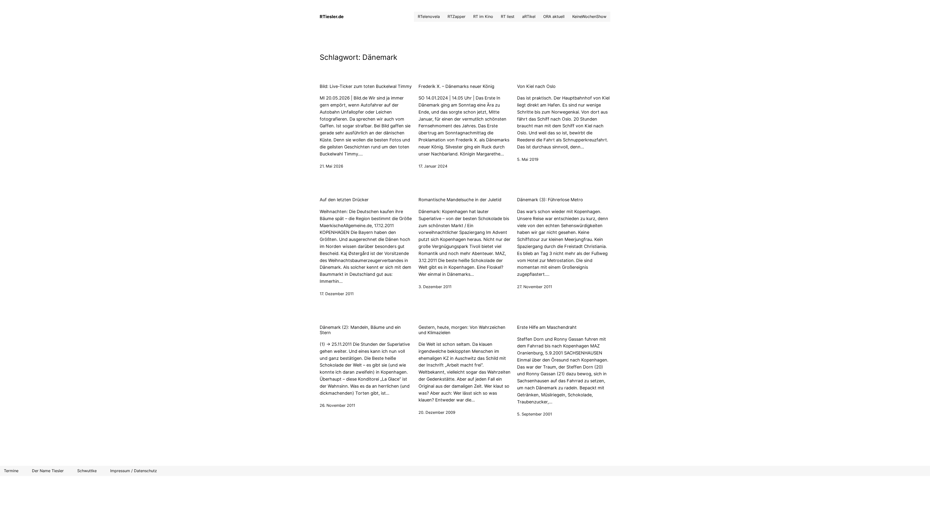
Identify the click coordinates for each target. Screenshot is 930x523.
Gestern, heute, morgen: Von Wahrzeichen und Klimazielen (461, 330)
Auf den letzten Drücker (344, 199)
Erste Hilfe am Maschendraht (547, 327)
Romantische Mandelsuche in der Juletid (459, 199)
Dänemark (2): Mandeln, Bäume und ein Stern (360, 330)
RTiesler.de (332, 16)
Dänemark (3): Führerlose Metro (550, 199)
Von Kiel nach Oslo (536, 86)
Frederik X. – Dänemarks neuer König (456, 86)
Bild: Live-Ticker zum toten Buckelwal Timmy (366, 86)
